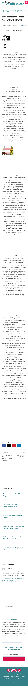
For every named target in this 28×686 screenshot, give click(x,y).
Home (4, 674)
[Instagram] (12, 670)
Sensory (16, 674)
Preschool (22, 674)
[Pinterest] (15, 670)
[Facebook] (8, 670)
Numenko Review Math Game (21, 455)
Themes (23, 676)
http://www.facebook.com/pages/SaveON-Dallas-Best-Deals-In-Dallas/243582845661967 (13, 580)
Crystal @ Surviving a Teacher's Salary (11, 22)
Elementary (6, 676)
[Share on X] (9, 445)
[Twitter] (19, 670)
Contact (20, 678)
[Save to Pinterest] (14, 445)
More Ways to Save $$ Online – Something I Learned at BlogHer (7, 456)
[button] (26, 2)
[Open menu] (3, 3)
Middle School (15, 676)
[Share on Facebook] (4, 445)
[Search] (24, 641)
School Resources (6, 14)
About (9, 674)
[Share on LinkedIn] (19, 445)
